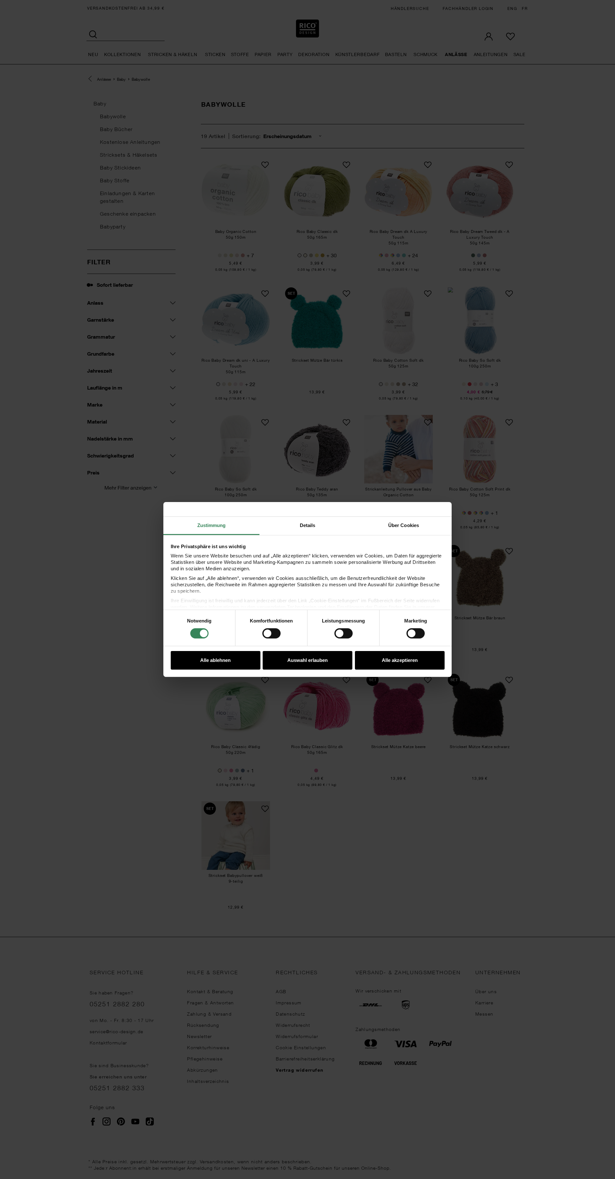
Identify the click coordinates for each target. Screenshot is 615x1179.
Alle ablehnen (215, 660)
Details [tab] (308, 525)
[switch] (271, 633)
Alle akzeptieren (400, 660)
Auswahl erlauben (307, 660)
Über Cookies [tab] (403, 525)
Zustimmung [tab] (211, 525)
